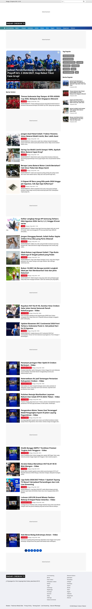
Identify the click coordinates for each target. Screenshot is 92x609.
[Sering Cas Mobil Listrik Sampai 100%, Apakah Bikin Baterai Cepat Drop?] (13, 155)
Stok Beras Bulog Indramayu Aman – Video (39, 535)
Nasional (49, 593)
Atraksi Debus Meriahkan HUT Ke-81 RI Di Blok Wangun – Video (39, 465)
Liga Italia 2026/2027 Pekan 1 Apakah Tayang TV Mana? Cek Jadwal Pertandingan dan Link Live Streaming (40, 482)
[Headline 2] (26, 85)
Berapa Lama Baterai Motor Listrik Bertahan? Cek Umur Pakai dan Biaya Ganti (40, 166)
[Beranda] (4, 28)
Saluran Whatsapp (55, 605)
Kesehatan (30, 28)
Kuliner (36, 28)
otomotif (79, 62)
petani (73, 69)
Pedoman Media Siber (17, 605)
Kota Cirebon (25, 313)
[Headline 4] (54, 85)
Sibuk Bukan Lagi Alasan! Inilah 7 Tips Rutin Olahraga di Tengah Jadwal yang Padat (40, 253)
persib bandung (68, 59)
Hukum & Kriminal (51, 599)
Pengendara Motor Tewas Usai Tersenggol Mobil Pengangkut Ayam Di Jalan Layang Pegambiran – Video (39, 412)
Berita (17, 28)
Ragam (52, 28)
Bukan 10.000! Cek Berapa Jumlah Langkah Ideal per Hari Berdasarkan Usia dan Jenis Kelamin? (39, 270)
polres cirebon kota (69, 62)
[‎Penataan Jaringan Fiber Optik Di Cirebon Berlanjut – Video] (13, 368)
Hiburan (73, 28)
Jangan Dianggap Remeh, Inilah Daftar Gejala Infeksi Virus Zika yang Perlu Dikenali (40, 237)
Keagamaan (66, 28)
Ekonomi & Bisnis (71, 575)
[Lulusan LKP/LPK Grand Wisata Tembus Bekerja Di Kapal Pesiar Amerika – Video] (13, 503)
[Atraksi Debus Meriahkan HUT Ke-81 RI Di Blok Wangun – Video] (13, 469)
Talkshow (58, 28)
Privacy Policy (28, 605)
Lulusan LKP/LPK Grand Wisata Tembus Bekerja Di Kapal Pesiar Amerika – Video (38, 498)
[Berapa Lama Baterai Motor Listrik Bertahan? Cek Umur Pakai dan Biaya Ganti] (13, 171)
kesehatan (67, 66)
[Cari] (84, 1)
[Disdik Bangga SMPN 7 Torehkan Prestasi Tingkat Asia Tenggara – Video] (13, 453)
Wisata (42, 28)
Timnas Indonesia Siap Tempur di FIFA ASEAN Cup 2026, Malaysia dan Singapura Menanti (40, 97)
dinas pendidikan (68, 72)
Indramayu (24, 537)
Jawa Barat (69, 577)
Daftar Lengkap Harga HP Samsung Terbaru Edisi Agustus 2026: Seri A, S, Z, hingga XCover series (40, 221)
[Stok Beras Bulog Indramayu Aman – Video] (13, 540)
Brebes (48, 583)
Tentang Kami (36, 605)
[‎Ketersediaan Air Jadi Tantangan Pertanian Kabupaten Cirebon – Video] (13, 384)
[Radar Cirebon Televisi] (15, 23)
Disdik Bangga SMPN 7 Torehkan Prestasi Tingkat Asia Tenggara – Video (38, 449)
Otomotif (24, 139)
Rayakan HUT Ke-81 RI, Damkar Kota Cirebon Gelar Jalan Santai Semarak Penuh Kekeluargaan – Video (40, 308)
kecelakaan (75, 66)
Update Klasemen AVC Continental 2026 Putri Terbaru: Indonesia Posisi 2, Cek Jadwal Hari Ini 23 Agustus (40, 325)
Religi (48, 595)
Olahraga (24, 101)
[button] (18, 28)
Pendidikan (69, 579)
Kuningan (24, 468)
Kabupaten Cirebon (26, 367)
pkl (77, 72)
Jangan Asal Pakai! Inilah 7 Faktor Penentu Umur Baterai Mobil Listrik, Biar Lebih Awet (39, 135)
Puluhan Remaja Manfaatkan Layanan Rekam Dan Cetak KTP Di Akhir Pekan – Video (40, 395)
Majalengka (50, 589)
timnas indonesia (68, 56)
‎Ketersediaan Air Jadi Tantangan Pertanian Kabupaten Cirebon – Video (39, 379)
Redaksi (8, 605)
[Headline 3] (40, 85)
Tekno (47, 28)
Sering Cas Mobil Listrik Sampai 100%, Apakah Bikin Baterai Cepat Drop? (40, 150)
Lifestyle (24, 28)
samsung (66, 69)
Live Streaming (10, 28)
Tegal (48, 585)
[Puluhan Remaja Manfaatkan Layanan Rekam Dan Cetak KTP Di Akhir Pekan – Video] (13, 400)
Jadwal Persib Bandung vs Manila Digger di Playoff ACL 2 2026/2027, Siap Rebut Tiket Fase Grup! (31, 73)
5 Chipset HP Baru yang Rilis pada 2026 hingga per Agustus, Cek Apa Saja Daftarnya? (41, 182)
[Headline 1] (13, 85)
